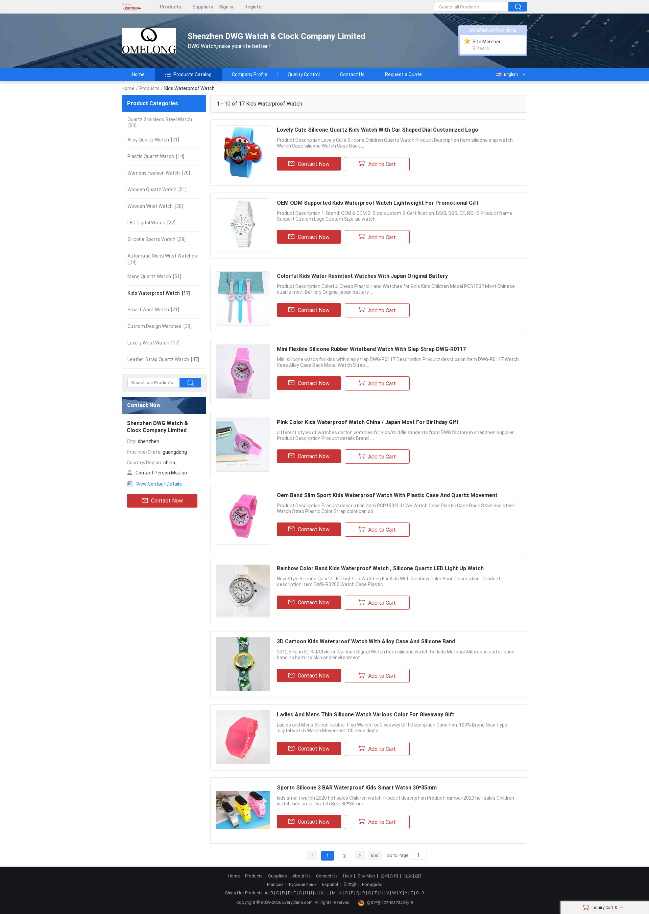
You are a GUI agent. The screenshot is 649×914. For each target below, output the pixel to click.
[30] (155, 206)
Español (330, 885)
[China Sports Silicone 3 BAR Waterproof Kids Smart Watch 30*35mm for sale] (243, 810)
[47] (163, 359)
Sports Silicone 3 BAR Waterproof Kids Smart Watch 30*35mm (357, 787)
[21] (153, 309)
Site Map (366, 876)
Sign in (226, 7)
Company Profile (249, 74)
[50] (159, 122)
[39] (159, 326)
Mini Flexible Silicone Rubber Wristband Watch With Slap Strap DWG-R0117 (371, 349)
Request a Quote (403, 74)
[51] (157, 189)
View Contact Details (159, 484)
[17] (158, 293)
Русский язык (303, 885)
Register (253, 7)
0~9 (420, 892)
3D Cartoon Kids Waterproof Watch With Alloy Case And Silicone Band (366, 641)
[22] (151, 222)
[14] (155, 156)
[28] (156, 239)
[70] (158, 173)
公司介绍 (389, 876)
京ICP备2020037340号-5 (389, 902)
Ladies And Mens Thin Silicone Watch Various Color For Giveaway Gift (365, 714)
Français (275, 885)
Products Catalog (192, 74)
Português (372, 885)
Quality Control (304, 74)
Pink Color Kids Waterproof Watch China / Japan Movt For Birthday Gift (368, 422)
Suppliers (202, 7)
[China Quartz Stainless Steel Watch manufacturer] (149, 40)
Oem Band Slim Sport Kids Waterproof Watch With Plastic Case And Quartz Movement (387, 495)
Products (170, 7)
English (511, 74)
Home (138, 74)
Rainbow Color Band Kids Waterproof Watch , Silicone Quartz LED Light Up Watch (380, 568)
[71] (153, 139)
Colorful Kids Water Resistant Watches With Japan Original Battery (362, 276)
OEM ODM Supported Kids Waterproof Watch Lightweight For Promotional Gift (378, 203)
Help (347, 876)
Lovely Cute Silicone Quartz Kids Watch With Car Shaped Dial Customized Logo (377, 130)
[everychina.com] (138, 7)
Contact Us (352, 74)
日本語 (350, 885)
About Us (301, 876)
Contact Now (167, 500)
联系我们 (412, 876)
